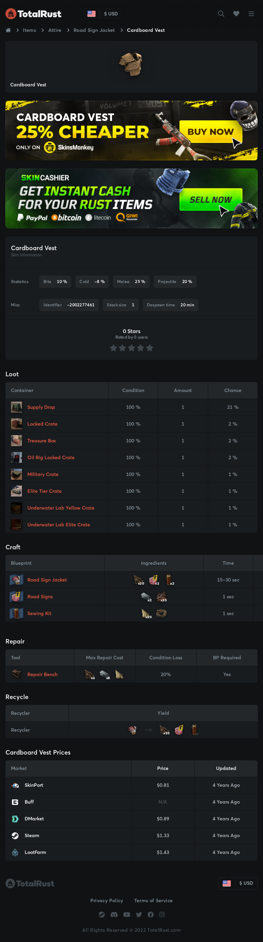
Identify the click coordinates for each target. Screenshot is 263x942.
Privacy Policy (106, 900)
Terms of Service (153, 900)
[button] (221, 14)
